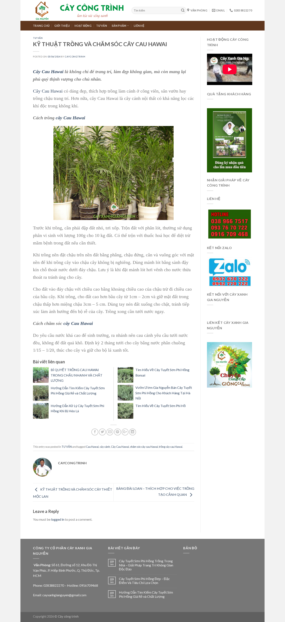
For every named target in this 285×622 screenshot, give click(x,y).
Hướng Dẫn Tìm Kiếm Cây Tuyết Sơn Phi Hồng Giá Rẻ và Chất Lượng (146, 594)
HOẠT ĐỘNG (83, 25)
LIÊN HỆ (139, 25)
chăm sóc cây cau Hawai (144, 446)
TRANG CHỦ (41, 25)
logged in (57, 519)
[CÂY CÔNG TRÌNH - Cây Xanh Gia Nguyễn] (79, 10)
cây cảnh (105, 446)
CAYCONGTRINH (75, 56)
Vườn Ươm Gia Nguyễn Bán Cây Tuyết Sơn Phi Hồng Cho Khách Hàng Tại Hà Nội (163, 392)
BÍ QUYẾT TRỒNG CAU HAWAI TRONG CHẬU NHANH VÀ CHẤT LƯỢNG (76, 375)
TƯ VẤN (101, 25)
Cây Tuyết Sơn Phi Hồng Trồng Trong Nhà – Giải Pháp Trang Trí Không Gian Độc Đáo (146, 565)
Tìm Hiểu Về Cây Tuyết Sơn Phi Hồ (160, 406)
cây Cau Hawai (70, 117)
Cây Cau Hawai (48, 71)
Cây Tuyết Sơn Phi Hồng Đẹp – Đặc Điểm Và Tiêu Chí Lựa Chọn (144, 581)
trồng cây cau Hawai (170, 446)
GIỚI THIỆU (62, 25)
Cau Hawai (92, 446)
